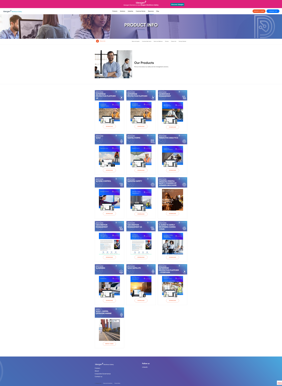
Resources (151, 11)
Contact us (273, 11)
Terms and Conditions (107, 383)
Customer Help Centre (146, 41)
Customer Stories (140, 11)
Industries (130, 11)
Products (114, 11)
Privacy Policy (117, 383)
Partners (167, 41)
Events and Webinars (158, 41)
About (97, 371)
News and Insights (136, 41)
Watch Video (109, 343)
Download (109, 126)
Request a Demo (259, 11)
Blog (157, 11)
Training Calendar (182, 41)
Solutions (122, 11)
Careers (97, 368)
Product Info (173, 41)
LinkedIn (145, 367)
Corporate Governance (103, 374)
